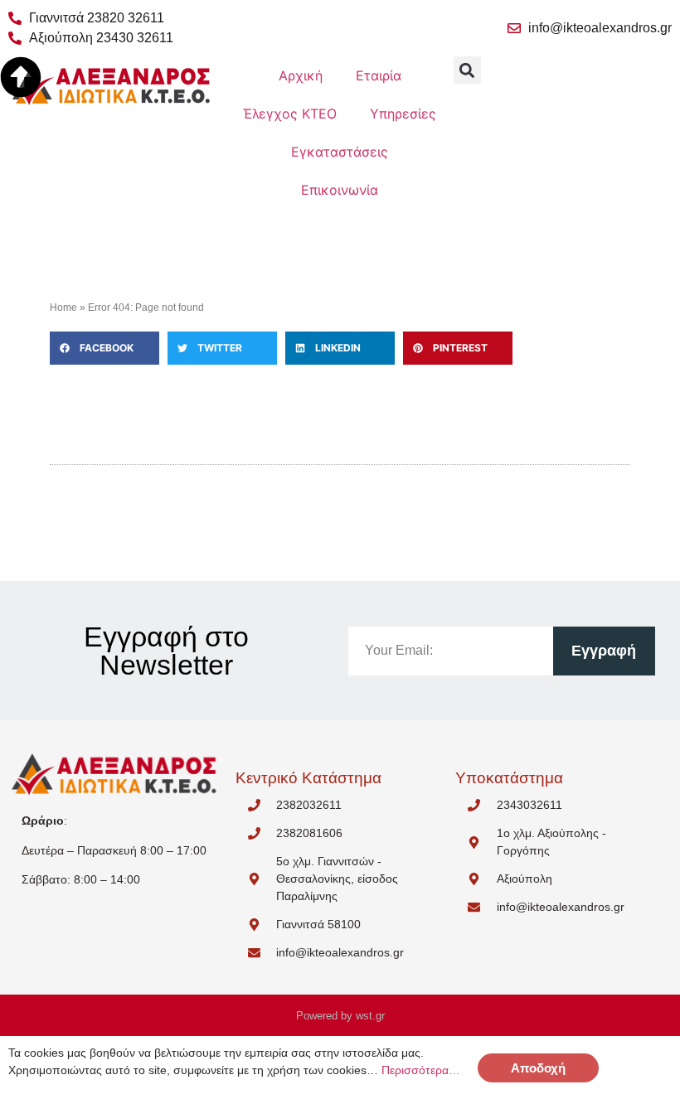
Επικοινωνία (339, 190)
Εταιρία (378, 75)
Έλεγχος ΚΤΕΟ (290, 113)
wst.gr (370, 1015)
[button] (104, 348)
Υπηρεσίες (403, 113)
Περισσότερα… (420, 1070)
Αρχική (301, 75)
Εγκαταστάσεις (339, 151)
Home (63, 307)
